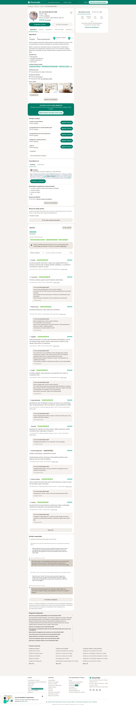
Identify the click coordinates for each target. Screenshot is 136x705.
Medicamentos (52, 687)
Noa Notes (73, 685)
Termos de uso (73, 689)
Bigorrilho (48, 171)
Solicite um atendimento (92, 27)
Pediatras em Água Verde (35, 653)
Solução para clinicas (74, 683)
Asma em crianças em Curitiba (64, 656)
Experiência (33, 29)
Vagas (35, 689)
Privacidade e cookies (33, 680)
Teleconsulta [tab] (40, 164)
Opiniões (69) (69, 29)
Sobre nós (30, 685)
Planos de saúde (59, 29)
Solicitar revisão (64, 269)
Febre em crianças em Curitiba (64, 653)
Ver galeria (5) (34, 95)
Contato (30, 687)
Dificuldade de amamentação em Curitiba (67, 661)
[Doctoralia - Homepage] (37, 2)
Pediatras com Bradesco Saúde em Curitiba (94, 653)
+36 (71, 66)
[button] (51, 615)
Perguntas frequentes (54, 692)
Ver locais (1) (39, 77)
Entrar (86, 2)
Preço (70, 680)
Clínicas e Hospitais (53, 682)
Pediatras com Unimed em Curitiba (92, 651)
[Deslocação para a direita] (73, 29)
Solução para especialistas (76, 682)
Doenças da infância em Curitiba (64, 651)
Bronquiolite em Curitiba (62, 658)
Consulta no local (84, 12)
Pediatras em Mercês (34, 656)
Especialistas (51, 680)
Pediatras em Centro (34, 651)
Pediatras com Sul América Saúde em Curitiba (95, 656)
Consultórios (49, 29)
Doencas (50, 690)
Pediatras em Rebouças (35, 661)
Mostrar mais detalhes (51, 100)
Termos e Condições (33, 690)
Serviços (41, 29)
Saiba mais (24, 701)
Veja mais (53, 530)
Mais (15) (31, 663)
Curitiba (42, 6)
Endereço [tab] (32, 164)
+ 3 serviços (32, 151)
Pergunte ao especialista (54, 685)
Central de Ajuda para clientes (77, 692)
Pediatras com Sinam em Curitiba (92, 661)
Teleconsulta (96, 12)
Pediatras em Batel (34, 658)
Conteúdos (72, 687)
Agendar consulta (67, 122)
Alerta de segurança (74, 690)
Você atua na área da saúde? (98, 2)
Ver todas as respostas (51, 599)
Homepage (30, 6)
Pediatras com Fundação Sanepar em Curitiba (95, 658)
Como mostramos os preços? (38, 155)
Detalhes (36, 123)
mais (30, 52)
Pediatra (36, 6)
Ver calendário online (46, 79)
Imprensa (30, 692)
